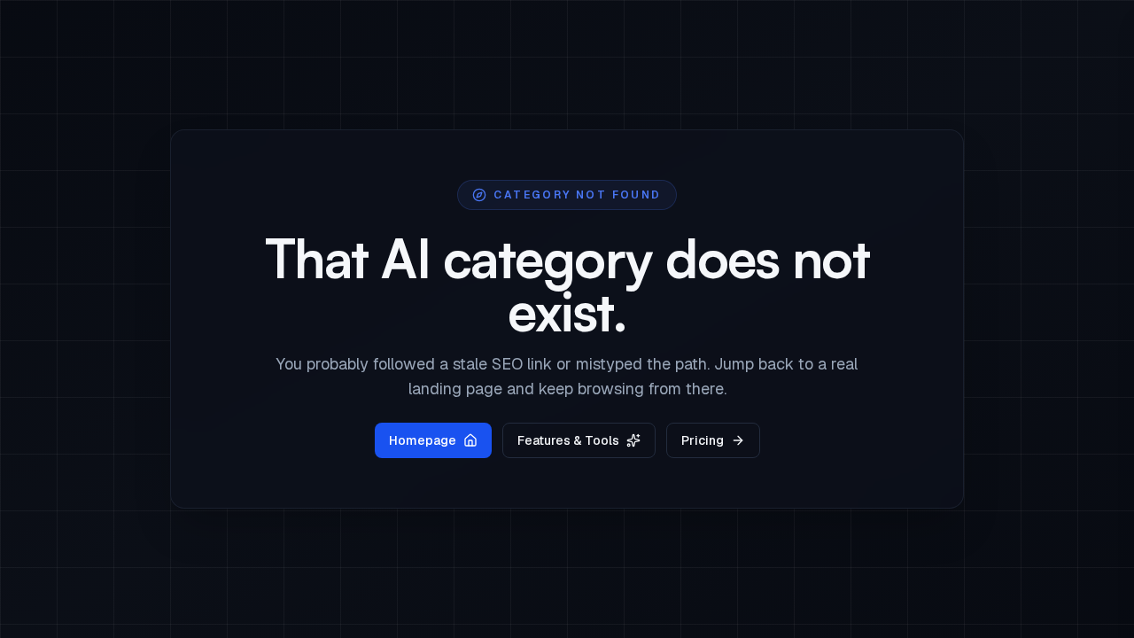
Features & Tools (568, 440)
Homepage (422, 440)
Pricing (702, 440)
